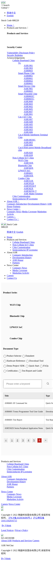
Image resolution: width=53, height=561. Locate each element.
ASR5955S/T (30, 186)
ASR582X (28, 188)
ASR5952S (29, 183)
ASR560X (28, 168)
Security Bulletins (15, 55)
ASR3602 (28, 106)
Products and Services (22, 540)
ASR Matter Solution (33, 193)
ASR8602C (29, 96)
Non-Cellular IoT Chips (23, 158)
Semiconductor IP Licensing (25, 199)
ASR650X (28, 176)
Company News (14, 211)
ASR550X (28, 163)
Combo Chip (24, 178)
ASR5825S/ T (30, 191)
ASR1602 (28, 127)
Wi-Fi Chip (23, 160)
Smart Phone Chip (26, 73)
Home (9, 25)
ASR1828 (28, 155)
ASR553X (28, 181)
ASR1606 (28, 132)
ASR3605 (28, 109)
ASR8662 (28, 81)
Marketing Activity (20, 273)
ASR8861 (28, 76)
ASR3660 (28, 101)
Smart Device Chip (26, 86)
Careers (10, 217)
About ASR (12, 201)
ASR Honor (17, 260)
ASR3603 (28, 104)
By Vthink (6, 525)
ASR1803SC (30, 140)
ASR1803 (28, 142)
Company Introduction (17, 204)
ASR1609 (28, 122)
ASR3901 (28, 114)
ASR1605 (28, 124)
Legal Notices (7, 530)
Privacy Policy (21, 530)
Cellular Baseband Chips (23, 60)
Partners (16, 206)
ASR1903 (28, 68)
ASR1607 (28, 119)
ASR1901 (28, 65)
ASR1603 (28, 129)
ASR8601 (28, 83)
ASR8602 (28, 91)
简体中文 (11, 13)
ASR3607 (28, 111)
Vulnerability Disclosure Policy (21, 53)
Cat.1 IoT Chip (25, 117)
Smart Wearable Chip (27, 94)
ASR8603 (28, 70)
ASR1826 (28, 152)
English (10, 15)
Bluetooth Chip (25, 165)
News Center (13, 209)
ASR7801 (28, 88)
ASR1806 (28, 145)
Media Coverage (29, 211)
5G (19, 63)
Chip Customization (21, 196)
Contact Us (12, 219)
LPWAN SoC (24, 170)
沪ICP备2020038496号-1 (20, 518)
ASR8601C (29, 99)
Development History (37, 204)
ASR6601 (28, 173)
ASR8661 (28, 78)
